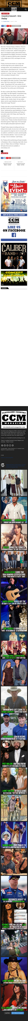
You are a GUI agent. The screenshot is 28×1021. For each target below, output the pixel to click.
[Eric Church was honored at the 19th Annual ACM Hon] (14, 618)
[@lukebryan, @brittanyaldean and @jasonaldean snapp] (14, 483)
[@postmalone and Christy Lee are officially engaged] (14, 753)
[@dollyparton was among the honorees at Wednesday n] (14, 645)
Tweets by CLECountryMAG (7, 457)
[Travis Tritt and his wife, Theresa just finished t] (14, 808)
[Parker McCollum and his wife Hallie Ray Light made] (14, 672)
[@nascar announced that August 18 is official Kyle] (14, 889)
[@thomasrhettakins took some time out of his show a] (14, 835)
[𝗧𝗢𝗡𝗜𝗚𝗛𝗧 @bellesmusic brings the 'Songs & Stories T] (14, 537)
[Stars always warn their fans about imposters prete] (14, 699)
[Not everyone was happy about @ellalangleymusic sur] (14, 916)
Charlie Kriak (6, 21)
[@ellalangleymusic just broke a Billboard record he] (14, 997)
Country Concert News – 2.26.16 (7, 164)
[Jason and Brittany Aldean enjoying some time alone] (14, 862)
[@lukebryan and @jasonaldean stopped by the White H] (14, 510)
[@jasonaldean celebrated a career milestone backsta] (14, 564)
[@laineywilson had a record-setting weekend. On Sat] (14, 970)
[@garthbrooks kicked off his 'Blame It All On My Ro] (14, 591)
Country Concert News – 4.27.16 (21, 164)
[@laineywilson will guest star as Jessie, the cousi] (14, 781)
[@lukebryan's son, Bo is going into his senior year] (14, 726)
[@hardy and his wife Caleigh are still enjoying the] (14, 943)
